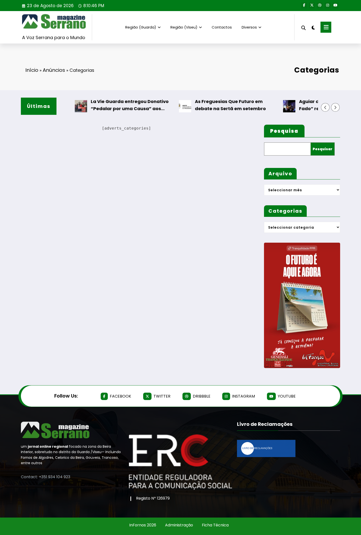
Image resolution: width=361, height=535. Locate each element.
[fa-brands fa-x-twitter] (312, 5)
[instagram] (328, 5)
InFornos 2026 (142, 525)
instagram (243, 396)
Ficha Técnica (215, 525)
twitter (161, 396)
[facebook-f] (304, 5)
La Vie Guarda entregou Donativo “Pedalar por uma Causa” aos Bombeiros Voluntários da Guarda (121, 105)
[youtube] (335, 5)
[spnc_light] (313, 27)
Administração (179, 525)
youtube (287, 396)
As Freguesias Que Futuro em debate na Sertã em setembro (221, 105)
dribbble (201, 396)
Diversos (249, 27)
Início (31, 70)
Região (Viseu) (183, 27)
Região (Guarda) (140, 27)
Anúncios (54, 70)
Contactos (222, 27)
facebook (120, 396)
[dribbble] (320, 5)
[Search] (303, 27)
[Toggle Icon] (325, 27)
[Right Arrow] (335, 107)
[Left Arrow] (325, 107)
